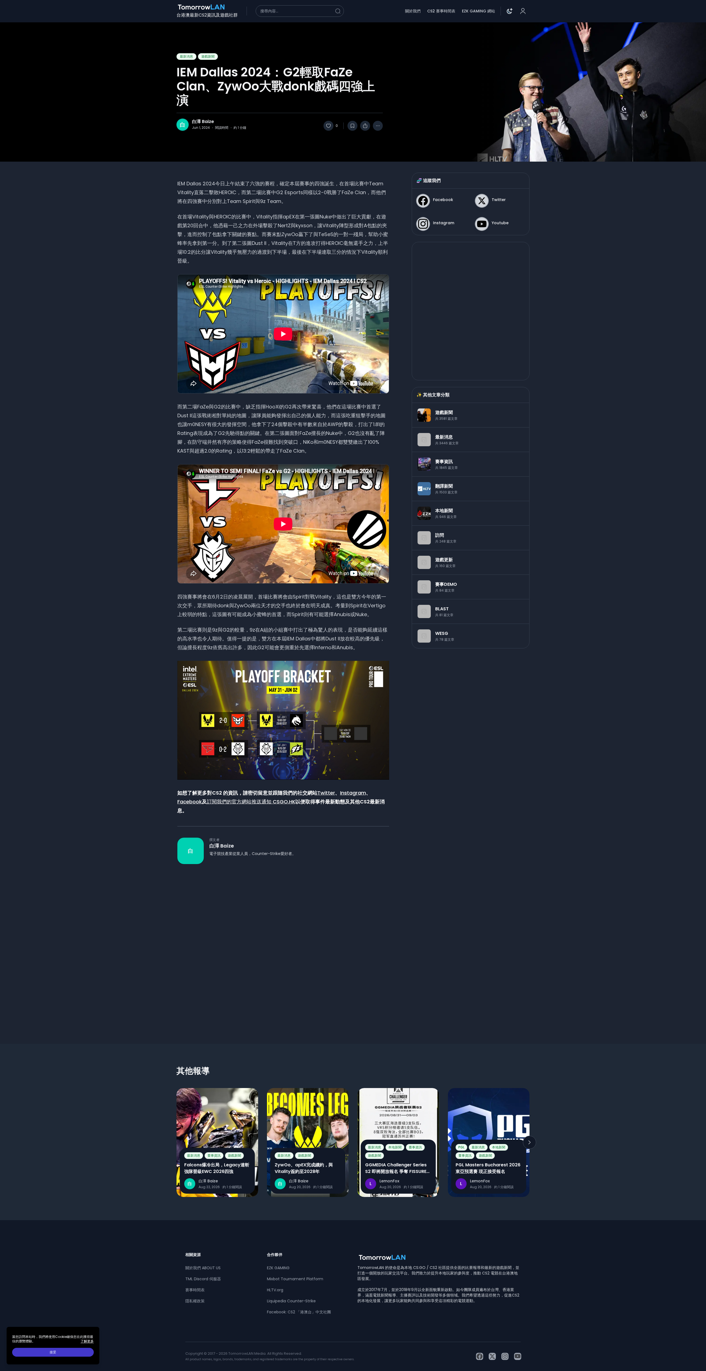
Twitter (326, 792)
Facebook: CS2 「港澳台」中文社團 (299, 1312)
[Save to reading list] (352, 126)
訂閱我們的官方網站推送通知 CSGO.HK (251, 801)
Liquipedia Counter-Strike (291, 1301)
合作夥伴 (274, 1254)
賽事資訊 (214, 1155)
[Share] (365, 126)
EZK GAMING (278, 1268)
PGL (461, 1147)
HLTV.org (275, 1290)
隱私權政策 (195, 1301)
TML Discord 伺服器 (203, 1279)
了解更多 (87, 1341)
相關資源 (193, 1254)
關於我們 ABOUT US (203, 1268)
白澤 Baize (203, 121)
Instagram (353, 792)
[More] (378, 126)
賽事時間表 (195, 1290)
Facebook (189, 801)
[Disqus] (283, 944)
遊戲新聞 (208, 56)
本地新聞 (395, 1147)
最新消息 (186, 56)
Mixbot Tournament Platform (295, 1279)
